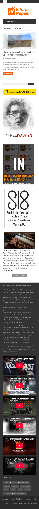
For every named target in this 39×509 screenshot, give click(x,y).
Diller (35, 499)
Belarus (13, 482)
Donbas (7, 486)
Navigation (11, 21)
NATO (13, 490)
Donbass (15, 486)
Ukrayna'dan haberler (19, 493)
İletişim (28, 499)
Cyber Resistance (24, 482)
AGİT (6, 482)
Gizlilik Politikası (17, 499)
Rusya (28, 490)
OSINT (21, 490)
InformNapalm (26, 486)
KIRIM (7, 490)
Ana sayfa (5, 499)
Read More (8, 73)
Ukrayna (7, 493)
